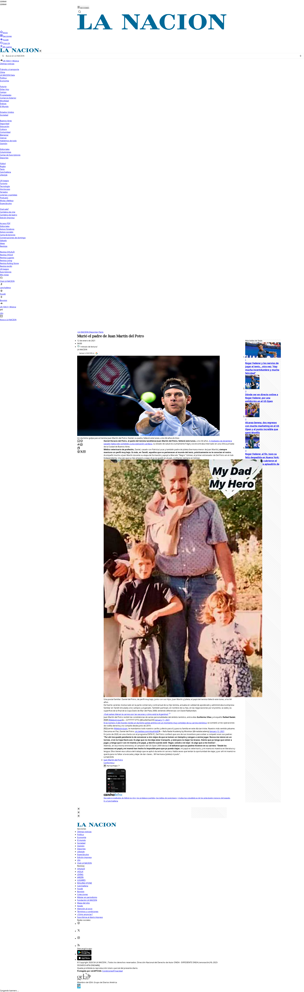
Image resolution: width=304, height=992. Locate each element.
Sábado (3, 240)
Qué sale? (4, 209)
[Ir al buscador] (79, 11)
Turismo (3, 183)
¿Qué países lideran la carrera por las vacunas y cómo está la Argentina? (136, 714)
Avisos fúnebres (7, 229)
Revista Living (6, 260)
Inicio (5, 32)
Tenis (2, 169)
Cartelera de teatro (8, 215)
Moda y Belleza (6, 200)
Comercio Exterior (8, 98)
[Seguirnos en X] (78, 931)
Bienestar (4, 135)
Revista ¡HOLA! (6, 254)
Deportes (93, 332)
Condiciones (107, 971)
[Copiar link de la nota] (78, 448)
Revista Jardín (6, 266)
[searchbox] (151, 55)
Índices (3, 103)
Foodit (6, 40)
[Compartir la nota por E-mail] (84, 451)
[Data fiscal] (79, 987)
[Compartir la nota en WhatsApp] (81, 444)
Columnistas (5, 152)
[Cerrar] (40, 51)
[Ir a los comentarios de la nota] (81, 441)
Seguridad (4, 123)
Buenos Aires (6, 120)
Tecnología (5, 186)
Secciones (7, 36)
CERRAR (3, 1)
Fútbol (3, 163)
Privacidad (118, 971)
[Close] (78, 809)
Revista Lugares (7, 257)
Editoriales (5, 149)
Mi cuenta (7, 47)
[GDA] (84, 979)
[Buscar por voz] (300, 55)
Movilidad (4, 100)
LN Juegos (4, 180)
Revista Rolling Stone (9, 263)
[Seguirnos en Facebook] (78, 923)
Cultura (3, 129)
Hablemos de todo (8, 140)
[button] (152, 184)
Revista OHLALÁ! (7, 252)
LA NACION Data (7, 75)
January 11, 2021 (162, 720)
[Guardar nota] (78, 441)
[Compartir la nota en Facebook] (78, 451)
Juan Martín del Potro (113, 760)
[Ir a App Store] (84, 959)
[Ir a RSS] (78, 945)
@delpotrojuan (115, 720)
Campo (3, 92)
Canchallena (5, 172)
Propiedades (5, 95)
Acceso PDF (5, 223)
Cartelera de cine (7, 212)
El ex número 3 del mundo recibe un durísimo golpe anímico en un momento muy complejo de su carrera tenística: (155, 723)
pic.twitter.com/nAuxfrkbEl (147, 731)
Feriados (4, 192)
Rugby (3, 166)
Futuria (3, 86)
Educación (4, 126)
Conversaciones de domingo (13, 237)
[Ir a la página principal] (152, 29)
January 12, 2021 (217, 731)
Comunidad (5, 132)
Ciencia (3, 138)
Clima (2, 72)
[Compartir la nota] (78, 444)
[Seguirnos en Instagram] (78, 938)
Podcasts (4, 197)
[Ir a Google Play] (84, 954)
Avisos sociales (6, 232)
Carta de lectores (7, 235)
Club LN (6, 43)
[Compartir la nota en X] (81, 451)
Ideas (2, 243)
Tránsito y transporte (9, 69)
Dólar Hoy (4, 89)
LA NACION (82, 332)
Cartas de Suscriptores (10, 155)
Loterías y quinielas (8, 195)
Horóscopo (5, 189)
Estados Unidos (7, 112)
